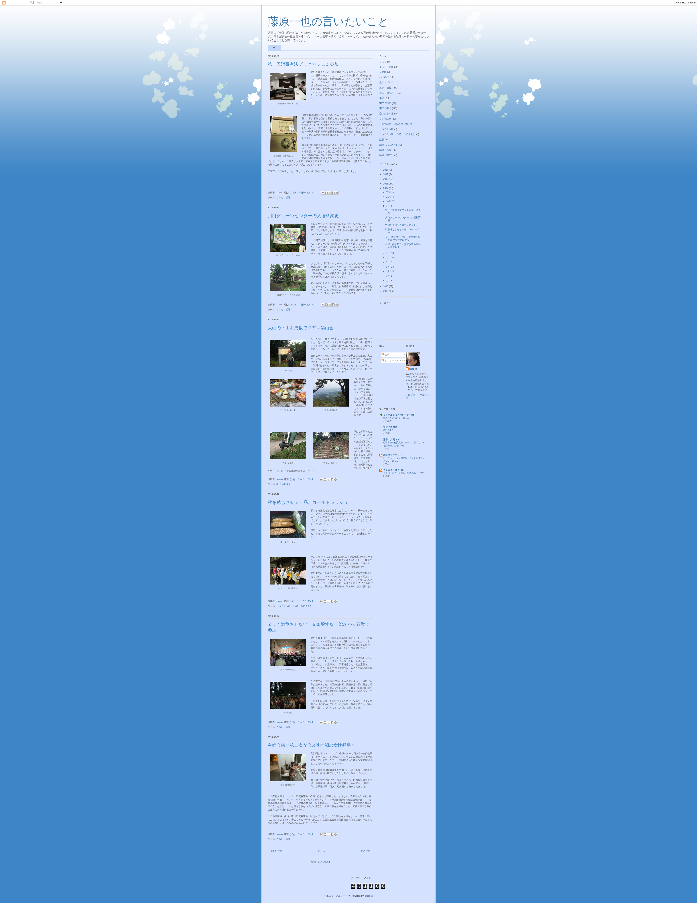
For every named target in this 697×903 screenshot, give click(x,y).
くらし (382, 61)
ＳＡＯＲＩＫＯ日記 (393, 470)
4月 (388, 271)
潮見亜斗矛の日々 (392, 455)
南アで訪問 (385, 103)
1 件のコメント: (308, 192)
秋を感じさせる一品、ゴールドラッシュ (308, 502)
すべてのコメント (393, 360)
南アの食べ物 (386, 113)
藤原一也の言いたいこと (328, 22)
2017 (386, 174)
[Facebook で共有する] (333, 193)
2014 (386, 188)
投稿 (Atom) (323, 861)
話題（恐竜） (386, 150)
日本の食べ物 (386, 129)
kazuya (413, 369)
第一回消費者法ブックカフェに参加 (303, 64)
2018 (386, 170)
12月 (389, 192)
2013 (386, 286)
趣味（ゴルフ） (387, 82)
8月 (388, 253)
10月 (389, 201)
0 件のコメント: (308, 304)
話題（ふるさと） (388, 144)
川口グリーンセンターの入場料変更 (303, 215)
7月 (388, 257)
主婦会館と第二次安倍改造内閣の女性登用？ (311, 745)
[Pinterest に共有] (337, 193)
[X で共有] (330, 193)
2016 (386, 179)
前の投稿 (365, 851)
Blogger (368, 895)
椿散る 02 (388, 430)
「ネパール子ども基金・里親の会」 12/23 (403, 473)
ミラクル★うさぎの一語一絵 (398, 414)
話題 (381, 139)
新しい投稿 (276, 851)
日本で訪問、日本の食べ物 (393, 124)
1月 (388, 280)
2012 (386, 291)
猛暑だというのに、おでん (396, 418)
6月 (388, 262)
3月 (388, 276)
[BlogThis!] (326, 193)
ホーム (274, 47)
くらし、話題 (283, 197)
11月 (389, 196)
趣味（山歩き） (284, 484)
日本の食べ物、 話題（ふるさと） (294, 606)
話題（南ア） (386, 155)
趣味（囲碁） (386, 87)
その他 (382, 72)
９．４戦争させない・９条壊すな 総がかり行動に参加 (404, 238)
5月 (388, 266)
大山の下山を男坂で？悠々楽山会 (301, 327)
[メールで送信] (323, 193)
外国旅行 (384, 77)
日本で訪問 (385, 118)
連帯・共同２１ (391, 439)
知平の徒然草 (390, 427)
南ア (381, 98)
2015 (386, 183)
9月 (388, 206)
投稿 (386, 354)
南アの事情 (385, 108)
